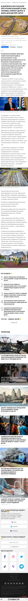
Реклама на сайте (14, 578)
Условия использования (13, 574)
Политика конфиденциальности (14, 580)
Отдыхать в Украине (5, 2)
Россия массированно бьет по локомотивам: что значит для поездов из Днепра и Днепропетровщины (12, 471)
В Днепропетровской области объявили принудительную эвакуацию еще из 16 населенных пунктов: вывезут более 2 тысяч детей (14, 311)
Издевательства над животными (20, 2)
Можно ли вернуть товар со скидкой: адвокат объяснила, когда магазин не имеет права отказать (15, 295)
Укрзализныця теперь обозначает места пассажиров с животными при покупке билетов (15, 302)
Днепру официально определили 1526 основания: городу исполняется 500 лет (15, 278)
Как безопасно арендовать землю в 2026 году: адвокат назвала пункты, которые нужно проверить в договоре (14, 379)
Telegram (15, 526)
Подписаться (15, 546)
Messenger (15, 530)
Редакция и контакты (14, 576)
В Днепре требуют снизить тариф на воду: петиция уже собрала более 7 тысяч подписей (13, 500)
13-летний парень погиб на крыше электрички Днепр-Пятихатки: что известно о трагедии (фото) (13, 357)
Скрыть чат (14, 322)
